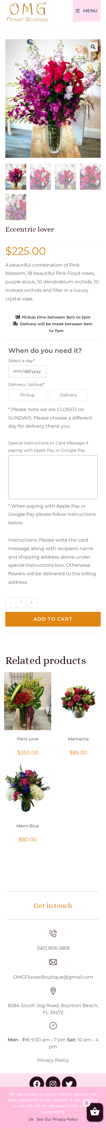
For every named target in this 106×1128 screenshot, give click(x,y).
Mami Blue (27, 826)
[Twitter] (69, 1083)
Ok (31, 1119)
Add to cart (53, 619)
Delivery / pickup (26, 384)
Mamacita (78, 739)
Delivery (68, 395)
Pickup (27, 395)
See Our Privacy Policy (57, 1119)
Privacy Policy (53, 1060)
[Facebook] (36, 1083)
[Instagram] (53, 1083)
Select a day (21, 360)
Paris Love (27, 739)
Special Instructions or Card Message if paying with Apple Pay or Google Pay (48, 446)
